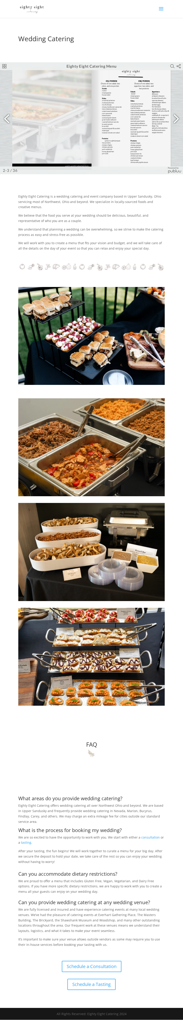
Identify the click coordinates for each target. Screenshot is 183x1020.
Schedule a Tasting (91, 984)
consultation (150, 837)
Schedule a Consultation (91, 966)
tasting (26, 842)
